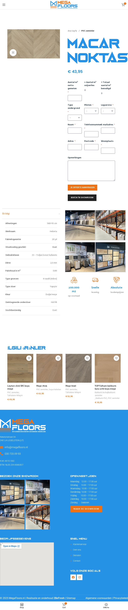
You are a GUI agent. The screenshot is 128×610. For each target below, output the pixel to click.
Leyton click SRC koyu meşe (18, 387)
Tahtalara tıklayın (15, 395)
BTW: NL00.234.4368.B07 (11, 465)
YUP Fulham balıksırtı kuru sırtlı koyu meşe (105, 387)
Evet (55, 247)
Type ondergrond (74, 108)
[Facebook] (73, 577)
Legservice (107, 105)
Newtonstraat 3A (8, 437)
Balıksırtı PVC (101, 398)
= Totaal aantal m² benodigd (106, 85)
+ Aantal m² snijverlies (90, 84)
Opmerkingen (74, 157)
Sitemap (71, 598)
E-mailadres (108, 124)
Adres (71, 141)
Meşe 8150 (71, 386)
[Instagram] (79, 577)
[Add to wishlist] (29, 358)
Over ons (77, 549)
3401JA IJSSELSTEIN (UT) (12, 440)
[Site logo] (63, 5)
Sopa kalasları (55, 389)
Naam (71, 124)
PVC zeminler (87, 31)
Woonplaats (107, 143)
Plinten (88, 105)
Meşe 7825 (41, 386)
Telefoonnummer (91, 126)
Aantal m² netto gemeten (73, 87)
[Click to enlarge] (13, 52)
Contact (76, 561)
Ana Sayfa (72, 31)
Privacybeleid (120, 598)
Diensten (77, 555)
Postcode (90, 141)
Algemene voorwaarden (98, 598)
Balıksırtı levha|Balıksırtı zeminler (105, 394)
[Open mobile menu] (4, 5)
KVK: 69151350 (7, 461)
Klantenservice (79, 544)
